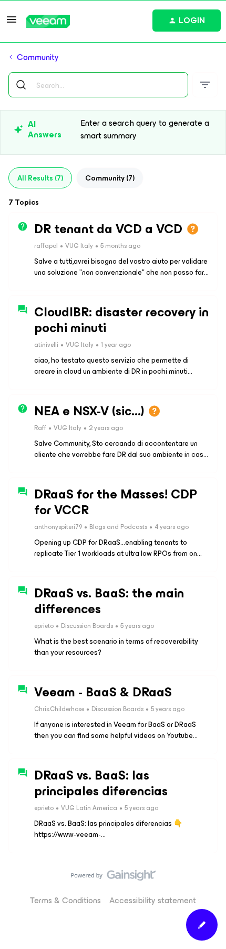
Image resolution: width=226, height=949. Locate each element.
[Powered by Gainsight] (113, 878)
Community (38, 57)
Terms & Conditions (65, 900)
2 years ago (106, 428)
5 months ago (120, 246)
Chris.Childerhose (59, 709)
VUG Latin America (89, 808)
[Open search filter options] (205, 84)
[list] (87, 245)
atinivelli (46, 344)
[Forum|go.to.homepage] (48, 21)
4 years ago (172, 527)
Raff (40, 428)
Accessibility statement (152, 900)
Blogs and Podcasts (118, 527)
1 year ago (116, 344)
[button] (11, 23)
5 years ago (137, 626)
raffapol (46, 246)
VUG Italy (79, 246)
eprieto (44, 626)
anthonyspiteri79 (58, 527)
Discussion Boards (87, 626)
